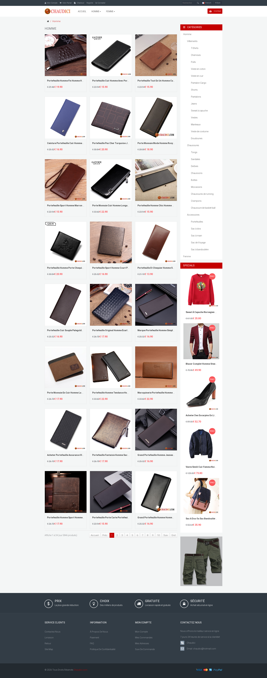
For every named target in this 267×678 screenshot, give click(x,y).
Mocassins (196, 187)
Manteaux (196, 124)
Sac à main (196, 235)
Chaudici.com (80, 670)
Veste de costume (199, 131)
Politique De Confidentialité (102, 649)
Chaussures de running (202, 194)
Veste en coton (198, 69)
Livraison (49, 637)
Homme (56, 21)
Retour (48, 643)
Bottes (194, 180)
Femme (187, 256)
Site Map (49, 649)
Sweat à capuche (199, 110)
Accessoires (193, 215)
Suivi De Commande (145, 649)
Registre (90, 3)
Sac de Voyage (198, 242)
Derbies (194, 166)
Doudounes (196, 138)
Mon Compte (141, 631)
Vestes (194, 117)
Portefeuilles (197, 221)
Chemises (196, 55)
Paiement (94, 637)
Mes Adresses (142, 643)
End (174, 535)
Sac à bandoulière (199, 249)
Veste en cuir (197, 76)
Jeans (194, 103)
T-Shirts (194, 48)
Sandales (195, 159)
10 (158, 535)
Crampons (196, 201)
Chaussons (196, 173)
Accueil (95, 535)
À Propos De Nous (99, 631)
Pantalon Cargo (198, 83)
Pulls (193, 62)
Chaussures (193, 145)
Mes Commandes (144, 637)
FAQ (92, 643)
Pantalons (196, 97)
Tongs (194, 152)
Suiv (165, 535)
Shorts (194, 90)
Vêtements (192, 41)
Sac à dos (196, 228)
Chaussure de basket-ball (203, 208)
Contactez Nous (52, 631)
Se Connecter (100, 3)
